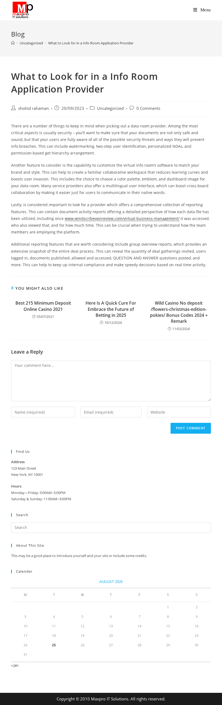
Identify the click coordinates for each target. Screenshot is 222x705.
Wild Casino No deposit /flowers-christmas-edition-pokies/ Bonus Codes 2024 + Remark (179, 312)
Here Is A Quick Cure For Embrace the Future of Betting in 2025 (111, 309)
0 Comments (148, 108)
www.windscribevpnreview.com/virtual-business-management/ (122, 218)
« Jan (14, 665)
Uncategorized (110, 108)
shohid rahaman (33, 108)
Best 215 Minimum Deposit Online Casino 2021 (43, 306)
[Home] (13, 43)
